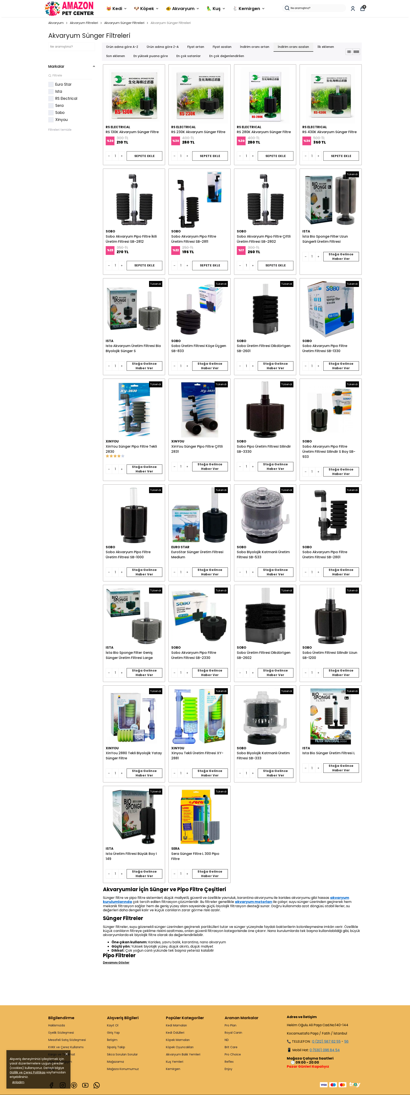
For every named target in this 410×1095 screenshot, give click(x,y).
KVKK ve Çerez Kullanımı (65, 1047)
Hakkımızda (56, 1025)
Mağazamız (115, 1062)
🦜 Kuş (213, 9)
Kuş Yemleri (174, 1062)
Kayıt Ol (112, 1025)
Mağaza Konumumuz (123, 1069)
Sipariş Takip (116, 1047)
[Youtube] (85, 1085)
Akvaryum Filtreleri (84, 23)
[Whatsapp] (97, 1085)
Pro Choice (233, 1054)
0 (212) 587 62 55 (326, 1041)
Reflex (229, 1062)
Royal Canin (233, 1032)
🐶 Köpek (144, 9)
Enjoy (228, 1069)
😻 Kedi (114, 9)
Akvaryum (56, 23)
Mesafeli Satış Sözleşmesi (67, 1040)
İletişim (112, 1040)
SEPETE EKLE (144, 156)
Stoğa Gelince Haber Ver (341, 256)
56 (346, 1041)
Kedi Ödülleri (175, 1032)
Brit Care (231, 1047)
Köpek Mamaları (178, 1040)
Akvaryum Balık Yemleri (183, 1054)
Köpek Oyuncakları (179, 1047)
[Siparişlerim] (353, 8)
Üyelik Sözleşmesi (61, 1032)
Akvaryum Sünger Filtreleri (124, 23)
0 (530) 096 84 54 (325, 1050)
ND (227, 1040)
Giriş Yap (113, 1032)
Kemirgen (173, 1069)
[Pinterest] (74, 1085)
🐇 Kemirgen (246, 9)
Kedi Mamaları (176, 1025)
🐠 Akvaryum (180, 9)
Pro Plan (230, 1025)
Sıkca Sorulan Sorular (122, 1054)
